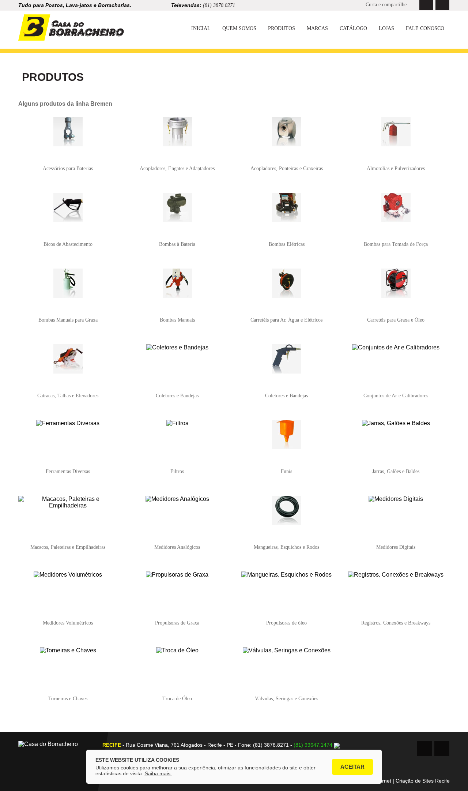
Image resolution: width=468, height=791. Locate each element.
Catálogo (353, 28)
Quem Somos (239, 28)
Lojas (386, 28)
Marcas (317, 28)
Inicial (201, 28)
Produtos (281, 28)
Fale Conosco (425, 28)
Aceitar (352, 767)
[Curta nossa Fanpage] (426, 5)
